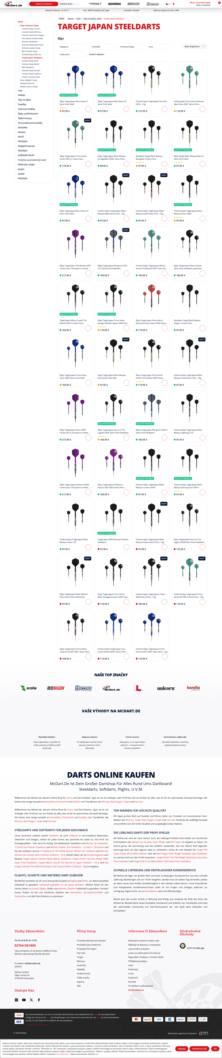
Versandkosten (43, 1025)
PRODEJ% (22, 141)
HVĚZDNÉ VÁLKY (26, 155)
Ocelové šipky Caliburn (31, 73)
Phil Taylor (176, 842)
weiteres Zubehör (67, 888)
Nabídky (81, 969)
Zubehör (77, 801)
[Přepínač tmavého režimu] (174, 4)
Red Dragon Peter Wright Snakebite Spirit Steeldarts (182, 853)
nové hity (81, 965)
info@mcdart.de (32, 963)
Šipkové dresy (25, 118)
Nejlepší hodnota (26, 146)
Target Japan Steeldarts (32, 57)
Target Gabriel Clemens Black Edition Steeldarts (47, 858)
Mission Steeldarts (30, 41)
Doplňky (22, 104)
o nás (131, 973)
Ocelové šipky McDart (31, 70)
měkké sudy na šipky (29, 86)
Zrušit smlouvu (136, 990)
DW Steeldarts (28, 67)
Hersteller (96, 46)
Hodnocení (65, 54)
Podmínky (133, 969)
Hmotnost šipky (127, 46)
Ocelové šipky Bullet (30, 64)
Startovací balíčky (26, 109)
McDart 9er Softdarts (84, 851)
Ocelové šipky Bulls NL (31, 54)
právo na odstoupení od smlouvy (144, 953)
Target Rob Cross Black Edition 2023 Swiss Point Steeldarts (162, 861)
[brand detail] (28, 688)
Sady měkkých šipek (28, 80)
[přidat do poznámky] (61, 65)
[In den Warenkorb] (164, 109)
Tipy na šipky (24, 99)
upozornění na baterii (138, 948)
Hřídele (21, 95)
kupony (80, 981)
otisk (130, 965)
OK (215, 1048)
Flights (74, 880)
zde (96, 1054)
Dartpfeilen (49, 801)
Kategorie (64, 46)
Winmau (105, 801)
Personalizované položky (30, 122)
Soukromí (133, 977)
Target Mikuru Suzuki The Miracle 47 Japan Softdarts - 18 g (68, 862)
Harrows (138, 801)
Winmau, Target (133, 820)
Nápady (182, 1048)
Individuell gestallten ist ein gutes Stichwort (62, 884)
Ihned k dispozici (96, 54)
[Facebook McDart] (39, 1000)
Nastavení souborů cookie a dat (143, 940)
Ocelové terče (83, 973)
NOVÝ (21, 136)
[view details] (75, 88)
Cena (151, 46)
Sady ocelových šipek (29, 25)
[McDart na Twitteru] (31, 1000)
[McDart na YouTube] (24, 1000)
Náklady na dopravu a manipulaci (144, 944)
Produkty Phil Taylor (86, 948)
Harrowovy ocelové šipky (32, 38)
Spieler (21, 173)
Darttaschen (21, 896)
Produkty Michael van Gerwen (91, 940)
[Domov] (12, 3)
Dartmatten (75, 892)
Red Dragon (116, 801)
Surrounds (33, 888)
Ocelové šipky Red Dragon (33, 35)
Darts (69, 797)
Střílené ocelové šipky (31, 48)
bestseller (22, 127)
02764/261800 (25, 945)
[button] (202, 3)
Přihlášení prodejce (137, 961)
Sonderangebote (95, 854)
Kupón (21, 169)
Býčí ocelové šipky (29, 51)
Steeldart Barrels (27, 83)
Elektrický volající (26, 164)
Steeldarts (54, 835)
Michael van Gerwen (142, 842)
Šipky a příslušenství (28, 113)
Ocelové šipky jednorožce (33, 45)
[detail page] (88, 109)
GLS (47, 1017)
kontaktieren (151, 891)
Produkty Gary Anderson (89, 944)
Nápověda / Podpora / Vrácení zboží (145, 957)
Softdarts (73, 835)
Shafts (85, 880)
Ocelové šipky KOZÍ (30, 61)
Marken (22, 132)
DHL (95, 1014)
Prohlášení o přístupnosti (140, 985)
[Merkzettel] (181, 4)
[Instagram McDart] (16, 1000)
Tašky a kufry (83, 977)
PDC (79, 985)
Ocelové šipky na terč (31, 29)
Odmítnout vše (199, 1048)
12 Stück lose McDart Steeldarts (30, 847)
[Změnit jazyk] (168, 3)
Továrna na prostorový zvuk (32, 159)
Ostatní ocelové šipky (31, 77)
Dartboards (62, 801)
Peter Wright (159, 842)
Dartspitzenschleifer (93, 892)
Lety (20, 90)
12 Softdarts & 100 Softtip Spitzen (56, 851)
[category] (95, 4)
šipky (20, 21)
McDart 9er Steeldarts (97, 843)
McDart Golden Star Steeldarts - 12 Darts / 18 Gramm (77, 847)
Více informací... (63, 1054)
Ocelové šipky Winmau (31, 32)
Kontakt (132, 981)
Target (126, 801)
